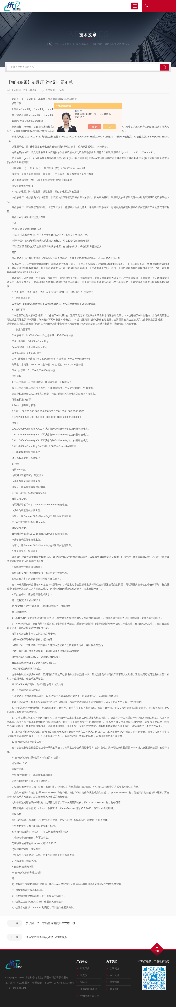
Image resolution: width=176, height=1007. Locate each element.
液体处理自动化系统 (90, 989)
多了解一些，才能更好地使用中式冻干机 (50, 923)
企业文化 (114, 975)
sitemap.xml (19, 987)
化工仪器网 (23, 982)
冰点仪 (83, 975)
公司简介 (114, 968)
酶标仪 (83, 982)
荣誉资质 (114, 982)
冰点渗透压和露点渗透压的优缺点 (46, 937)
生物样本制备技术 (89, 995)
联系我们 (114, 989)
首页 (69, 43)
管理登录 (37, 982)
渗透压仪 (85, 968)
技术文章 (81, 43)
